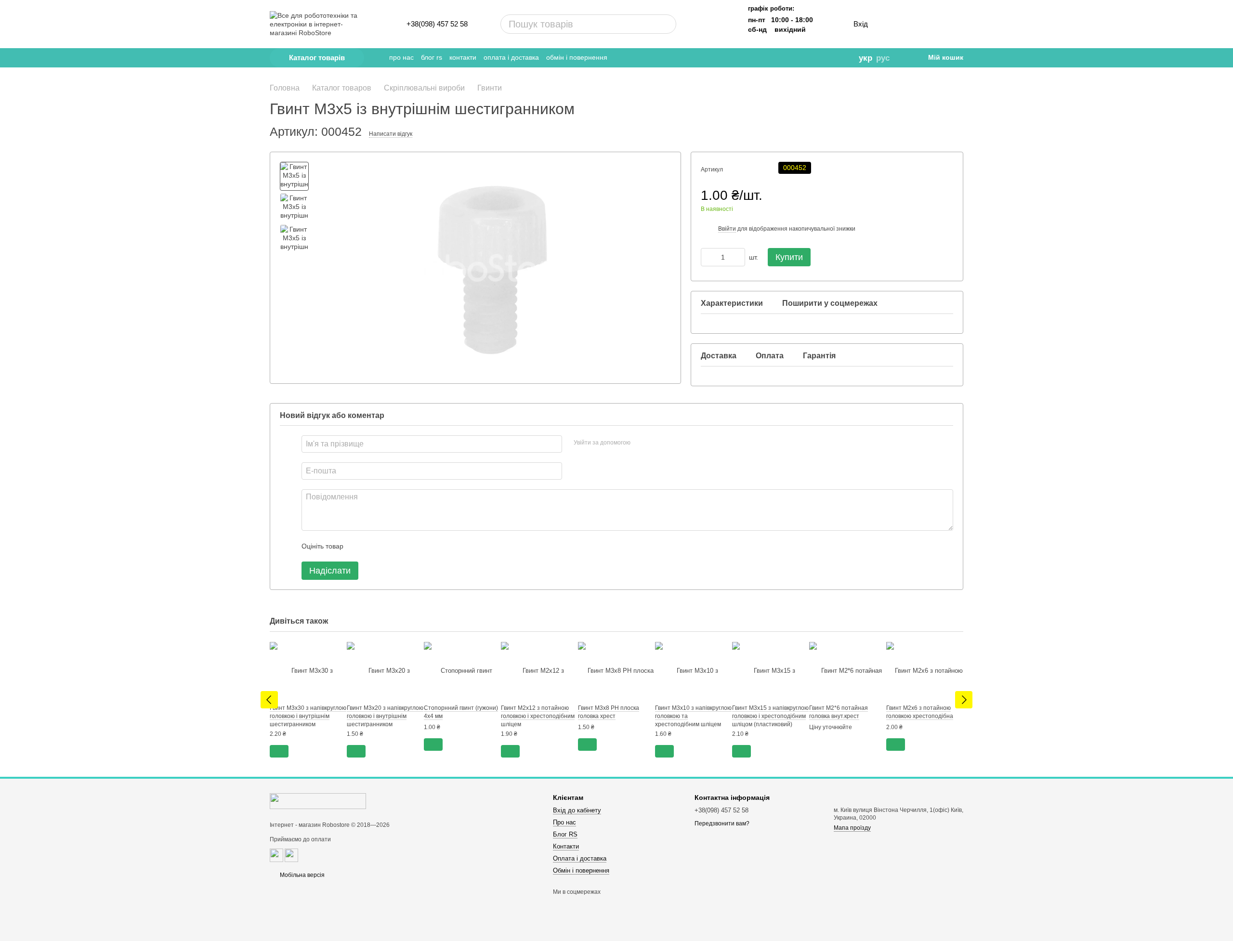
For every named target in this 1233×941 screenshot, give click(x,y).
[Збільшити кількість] (738, 257)
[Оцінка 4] (405, 546)
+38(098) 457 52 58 (437, 24)
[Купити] (279, 751)
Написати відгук (390, 134)
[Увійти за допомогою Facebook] (641, 442)
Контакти (462, 57)
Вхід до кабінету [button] (577, 810)
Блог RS (431, 57)
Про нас (401, 57)
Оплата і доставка (511, 57)
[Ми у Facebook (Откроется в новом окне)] (788, 58)
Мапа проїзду (852, 827)
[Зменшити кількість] (708, 257)
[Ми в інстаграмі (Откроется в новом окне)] (802, 58)
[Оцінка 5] (421, 546)
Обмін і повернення (576, 57)
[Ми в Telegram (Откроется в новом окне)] (775, 58)
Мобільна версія (301, 875)
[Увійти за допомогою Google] (656, 442)
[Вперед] (963, 699)
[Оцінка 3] (390, 546)
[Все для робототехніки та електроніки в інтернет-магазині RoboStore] (318, 800)
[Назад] (269, 699)
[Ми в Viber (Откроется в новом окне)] (815, 58)
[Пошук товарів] (632, 24)
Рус (883, 58)
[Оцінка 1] (359, 546)
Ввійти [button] (727, 228)
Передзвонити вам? (722, 823)
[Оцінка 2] (374, 546)
